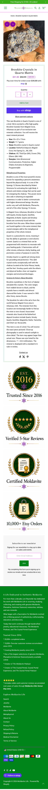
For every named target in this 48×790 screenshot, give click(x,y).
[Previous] (7, 24)
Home (13, 16)
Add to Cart (24, 103)
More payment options (24, 117)
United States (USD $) (15, 750)
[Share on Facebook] (20, 357)
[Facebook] (4, 770)
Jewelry (6, 703)
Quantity (24, 90)
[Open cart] (43, 8)
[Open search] (35, 8)
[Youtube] (13, 770)
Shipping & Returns (10, 733)
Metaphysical (8, 714)
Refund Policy (8, 729)
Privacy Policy (8, 726)
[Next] (12, 24)
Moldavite (7, 707)
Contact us (23, 352)
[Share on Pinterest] (28, 357)
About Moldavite (9, 710)
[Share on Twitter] (24, 357)
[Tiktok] (10, 770)
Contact (6, 722)
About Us (7, 718)
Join (24, 563)
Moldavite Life (22, 781)
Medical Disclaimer (10, 737)
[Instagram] (7, 770)
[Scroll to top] (43, 783)
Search (6, 699)
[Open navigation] (5, 8)
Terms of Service (10, 741)
